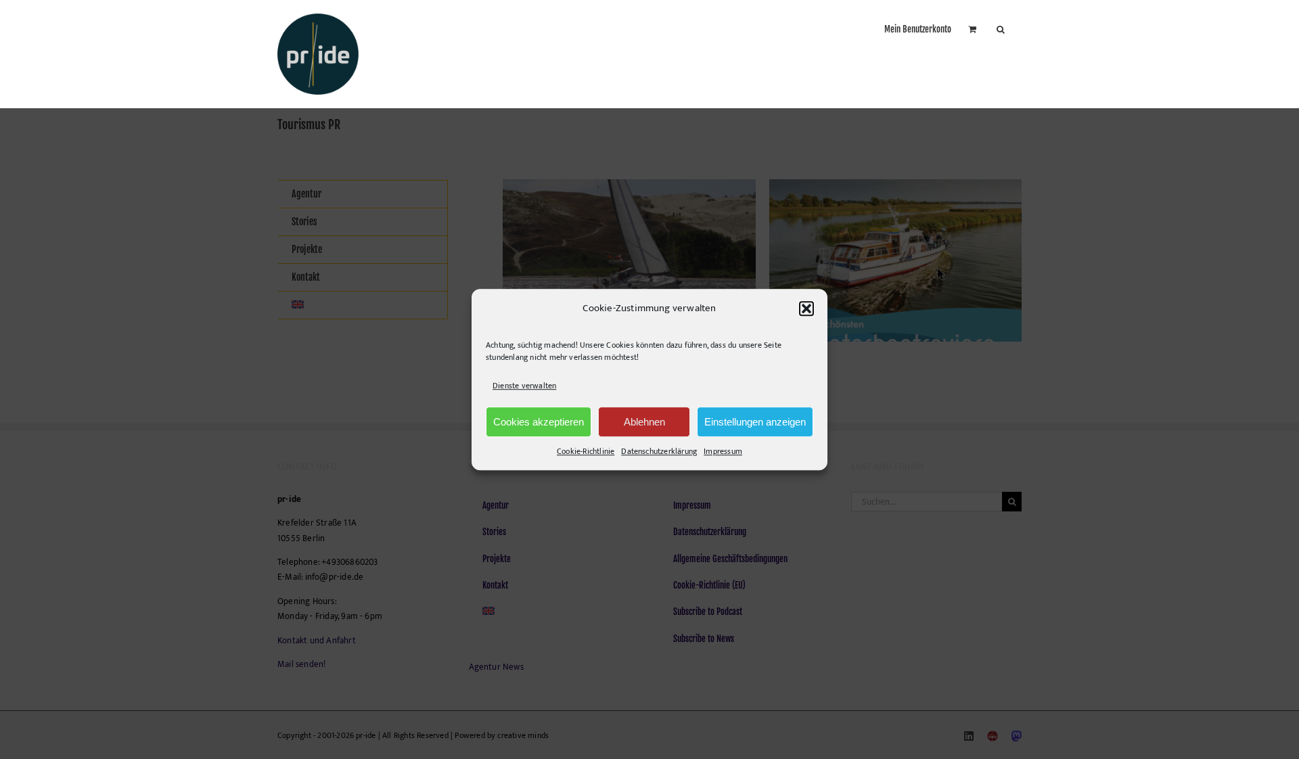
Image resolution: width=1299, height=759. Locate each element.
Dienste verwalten (524, 385)
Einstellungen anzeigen (755, 422)
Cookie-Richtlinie (585, 451)
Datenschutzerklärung (659, 451)
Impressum (723, 451)
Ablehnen (644, 422)
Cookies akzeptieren (538, 422)
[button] (806, 308)
